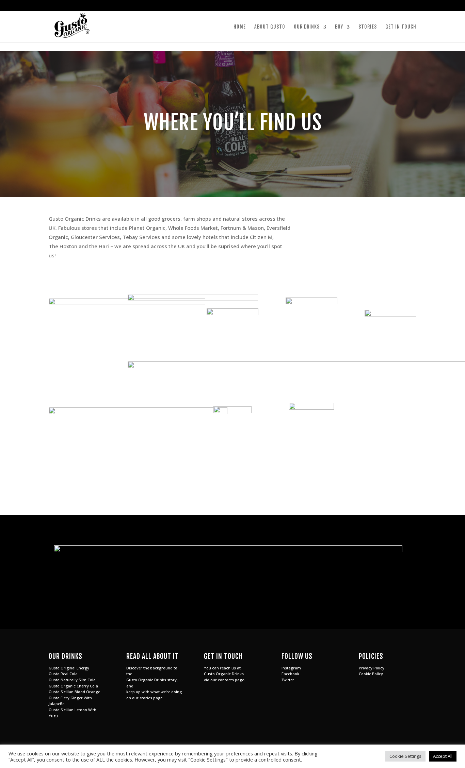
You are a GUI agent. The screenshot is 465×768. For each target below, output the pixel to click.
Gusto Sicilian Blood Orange (74, 691)
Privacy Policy (371, 667)
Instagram (291, 667)
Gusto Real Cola (63, 673)
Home (240, 27)
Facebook (290, 673)
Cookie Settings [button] (405, 756)
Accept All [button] (442, 756)
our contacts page (227, 679)
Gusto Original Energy (69, 667)
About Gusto (269, 27)
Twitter (288, 679)
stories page (151, 697)
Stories (367, 27)
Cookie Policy (371, 673)
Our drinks (307, 27)
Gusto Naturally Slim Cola (72, 679)
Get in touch (400, 27)
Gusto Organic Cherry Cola (73, 685)
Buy (339, 27)
